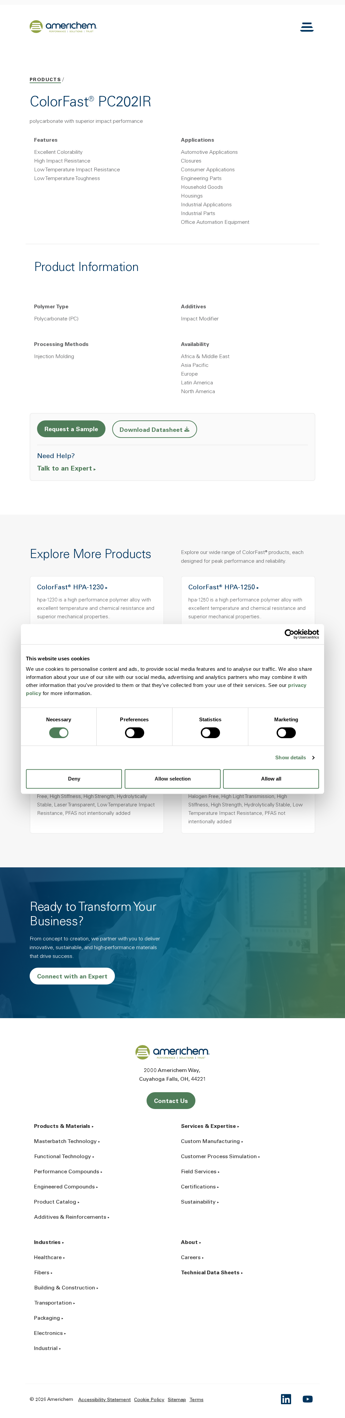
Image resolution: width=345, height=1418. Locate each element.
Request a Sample (71, 430)
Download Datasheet (158, 430)
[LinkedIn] (286, 1399)
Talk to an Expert (64, 469)
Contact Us (171, 1102)
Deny (74, 779)
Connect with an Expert (72, 977)
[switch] (134, 732)
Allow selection (173, 779)
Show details (290, 757)
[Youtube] (308, 1399)
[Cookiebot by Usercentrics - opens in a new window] (289, 634)
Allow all (271, 779)
